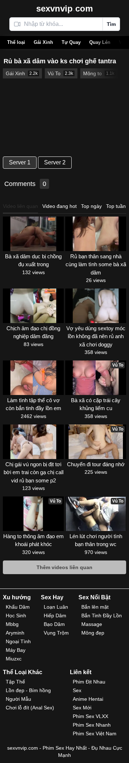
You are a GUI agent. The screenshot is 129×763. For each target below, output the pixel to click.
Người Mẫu (18, 699)
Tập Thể (15, 682)
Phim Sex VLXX (90, 716)
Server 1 (19, 162)
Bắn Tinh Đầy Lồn (101, 615)
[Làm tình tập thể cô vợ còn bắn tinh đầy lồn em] (33, 377)
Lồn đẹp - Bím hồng (28, 690)
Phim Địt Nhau (89, 682)
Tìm (111, 24)
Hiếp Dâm (55, 615)
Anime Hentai (88, 699)
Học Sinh (16, 615)
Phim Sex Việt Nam (94, 733)
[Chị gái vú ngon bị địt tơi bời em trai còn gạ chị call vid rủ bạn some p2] (33, 441)
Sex (77, 690)
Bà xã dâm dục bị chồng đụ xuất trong (33, 260)
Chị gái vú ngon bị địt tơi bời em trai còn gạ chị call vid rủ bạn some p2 (33, 472)
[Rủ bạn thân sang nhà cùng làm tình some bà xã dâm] (95, 234)
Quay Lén (99, 42)
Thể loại (16, 42)
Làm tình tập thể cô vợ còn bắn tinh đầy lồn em (33, 404)
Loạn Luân (56, 607)
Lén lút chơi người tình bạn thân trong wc (96, 540)
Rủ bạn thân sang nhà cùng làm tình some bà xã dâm (96, 264)
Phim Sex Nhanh (92, 725)
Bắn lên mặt (95, 607)
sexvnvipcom (64, 8)
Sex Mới (82, 707)
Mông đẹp (92, 633)
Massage (91, 624)
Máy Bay (15, 650)
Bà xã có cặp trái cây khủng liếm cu (95, 404)
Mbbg (12, 624)
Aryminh (15, 633)
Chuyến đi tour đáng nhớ (96, 464)
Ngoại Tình (18, 641)
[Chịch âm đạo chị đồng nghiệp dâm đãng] (33, 306)
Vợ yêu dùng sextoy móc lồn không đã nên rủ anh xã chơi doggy (95, 336)
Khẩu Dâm (18, 607)
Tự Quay (71, 42)
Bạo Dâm (54, 624)
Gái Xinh (43, 42)
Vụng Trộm (56, 633)
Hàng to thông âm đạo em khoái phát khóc (33, 540)
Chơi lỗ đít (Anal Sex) (30, 707)
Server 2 (55, 162)
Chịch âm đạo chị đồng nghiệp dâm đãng (33, 332)
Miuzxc (14, 659)
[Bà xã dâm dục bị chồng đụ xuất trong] (33, 234)
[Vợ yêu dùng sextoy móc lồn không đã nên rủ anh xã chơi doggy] (95, 306)
